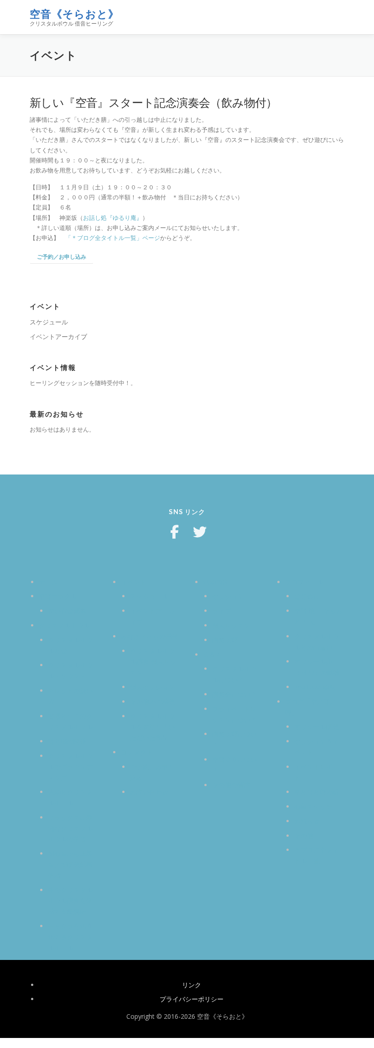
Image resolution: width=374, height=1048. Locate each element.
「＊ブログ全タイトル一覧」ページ (112, 238)
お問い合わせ (149, 791)
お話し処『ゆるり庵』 (112, 218)
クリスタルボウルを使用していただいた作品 (152, 727)
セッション (228, 596)
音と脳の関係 (67, 741)
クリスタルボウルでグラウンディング (70, 766)
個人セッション (152, 687)
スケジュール (49, 322)
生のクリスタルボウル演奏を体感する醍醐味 (70, 901)
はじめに (307, 596)
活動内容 (216, 582)
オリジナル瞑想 (316, 726)
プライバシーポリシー (191, 999)
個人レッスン (231, 625)
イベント (133, 582)
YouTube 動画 (314, 687)
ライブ (221, 610)
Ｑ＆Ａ (212, 654)
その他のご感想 (152, 701)
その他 (303, 835)
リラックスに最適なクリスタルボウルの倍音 (70, 828)
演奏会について (234, 694)
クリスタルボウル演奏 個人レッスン (153, 662)
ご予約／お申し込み (61, 257)
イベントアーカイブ (58, 336)
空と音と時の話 (316, 791)
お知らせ (307, 821)
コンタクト (137, 752)
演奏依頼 (225, 640)
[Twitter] (200, 532)
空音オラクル (58, 596)
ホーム (48, 582)
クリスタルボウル (64, 625)
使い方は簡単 (67, 610)
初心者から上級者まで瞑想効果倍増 (70, 864)
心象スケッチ (313, 806)
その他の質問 (231, 785)
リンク (191, 984)
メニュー (336, 17)
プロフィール (304, 582)
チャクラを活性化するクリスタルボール (70, 937)
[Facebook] (174, 532)
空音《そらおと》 (74, 14)
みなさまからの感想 (149, 636)
